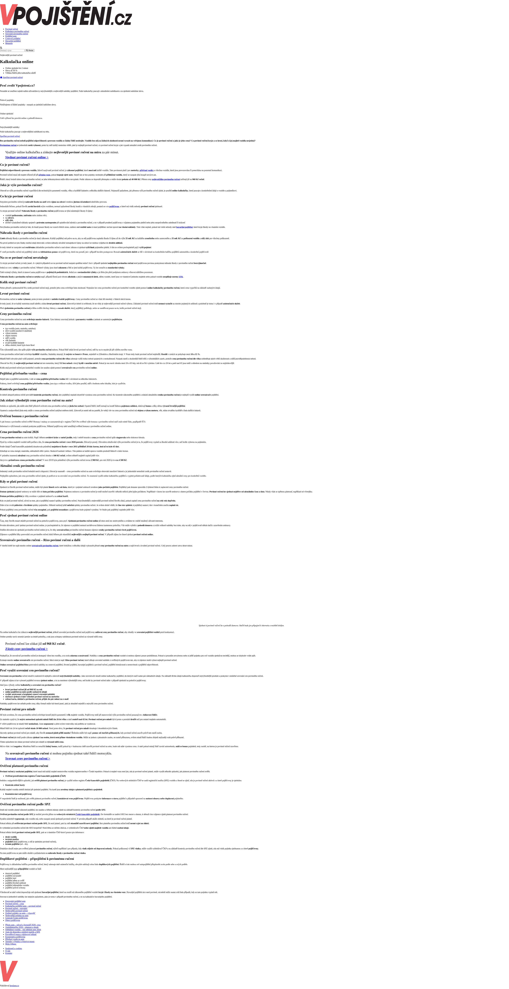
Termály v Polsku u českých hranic (20, 941)
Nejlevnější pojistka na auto (16, 915)
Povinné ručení (11, 29)
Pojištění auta (10, 36)
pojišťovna (114, 206)
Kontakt (8, 953)
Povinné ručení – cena (14, 903)
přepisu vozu (44, 175)
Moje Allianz (10, 944)
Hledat (30, 50)
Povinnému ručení (8, 145)
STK (181, 277)
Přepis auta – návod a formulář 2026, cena (23, 925)
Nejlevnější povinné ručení (16, 911)
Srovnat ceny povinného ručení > (27, 758)
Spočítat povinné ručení (12, 77)
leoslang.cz (14, 985)
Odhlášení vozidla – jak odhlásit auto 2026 (23, 929)
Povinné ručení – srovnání (16, 908)
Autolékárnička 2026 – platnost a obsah (21, 927)
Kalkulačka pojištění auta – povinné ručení (23, 906)
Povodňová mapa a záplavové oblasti (20, 934)
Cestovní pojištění (12, 38)
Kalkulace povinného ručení (17, 31)
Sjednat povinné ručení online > (27, 157)
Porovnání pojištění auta (15, 901)
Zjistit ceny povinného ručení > (26, 649)
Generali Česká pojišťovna (16, 918)
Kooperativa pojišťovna (15, 937)
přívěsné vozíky (147, 170)
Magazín (9, 43)
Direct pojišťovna (12, 920)
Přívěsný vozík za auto (14, 939)
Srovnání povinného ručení (16, 34)
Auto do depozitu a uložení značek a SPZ (22, 932)
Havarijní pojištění (13, 41)
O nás (7, 951)
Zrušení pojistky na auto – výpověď (20, 913)
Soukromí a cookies (13, 948)
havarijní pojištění (184, 227)
